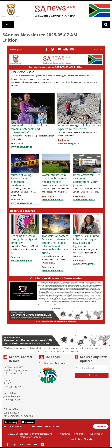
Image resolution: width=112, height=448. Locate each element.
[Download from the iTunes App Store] (28, 422)
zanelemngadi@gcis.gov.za (18, 415)
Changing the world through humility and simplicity (24, 239)
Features (60, 363)
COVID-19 (101, 426)
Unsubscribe (56, 308)
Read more (17, 143)
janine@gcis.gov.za (14, 399)
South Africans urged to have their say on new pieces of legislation (86, 241)
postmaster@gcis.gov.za (73, 288)
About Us (65, 433)
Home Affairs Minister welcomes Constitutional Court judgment (86, 180)
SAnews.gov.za (16, 49)
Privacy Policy (95, 433)
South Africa (46, 363)
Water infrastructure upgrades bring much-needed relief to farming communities (55, 180)
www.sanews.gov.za (21, 146)
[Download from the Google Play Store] (11, 422)
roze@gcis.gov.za (13, 386)
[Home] (11, 10)
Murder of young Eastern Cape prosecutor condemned (21, 180)
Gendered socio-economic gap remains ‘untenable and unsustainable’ (29, 129)
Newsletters (79, 433)
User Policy (75, 439)
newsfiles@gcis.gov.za (15, 370)
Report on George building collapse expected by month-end (79, 127)
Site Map (88, 439)
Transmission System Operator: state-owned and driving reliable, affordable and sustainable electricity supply (56, 244)
